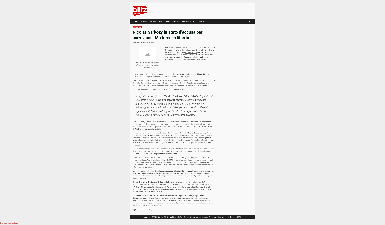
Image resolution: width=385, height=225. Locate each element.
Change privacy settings (9, 223)
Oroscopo (201, 21)
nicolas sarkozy (147, 210)
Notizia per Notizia (188, 21)
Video (168, 21)
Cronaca (144, 21)
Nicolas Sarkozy (191, 52)
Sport (161, 21)
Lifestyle (176, 21)
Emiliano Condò (139, 42)
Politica (135, 21)
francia (140, 210)
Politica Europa (137, 27)
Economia (153, 21)
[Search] (250, 21)
